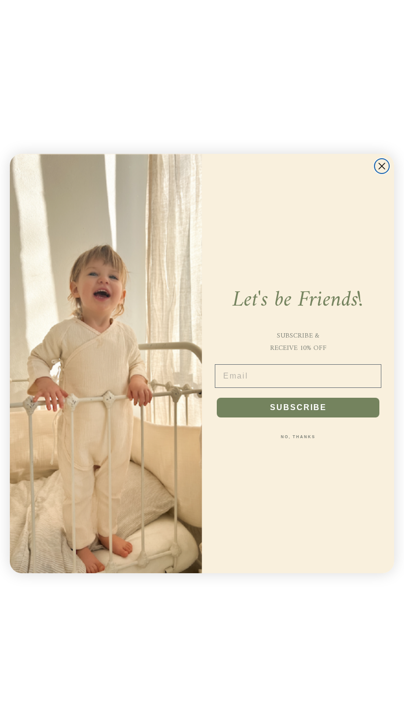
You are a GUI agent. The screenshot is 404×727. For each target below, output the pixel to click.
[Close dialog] (381, 166)
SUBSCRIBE (298, 407)
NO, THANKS (298, 437)
